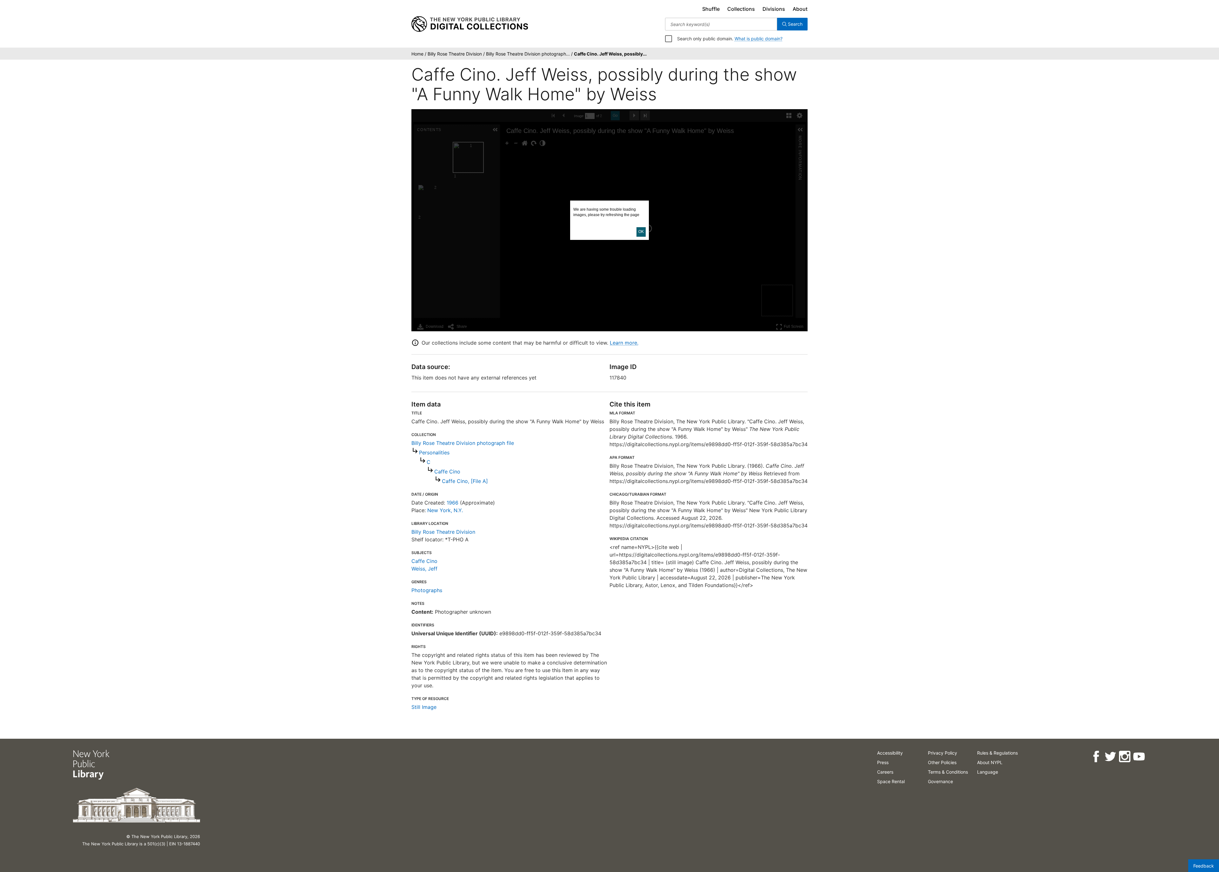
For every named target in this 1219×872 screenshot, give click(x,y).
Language (987, 772)
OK (641, 231)
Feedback (1203, 866)
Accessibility (890, 753)
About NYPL (990, 762)
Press (883, 762)
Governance (940, 781)
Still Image (423, 707)
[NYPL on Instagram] (1124, 757)
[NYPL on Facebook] (1096, 757)
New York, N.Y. (445, 510)
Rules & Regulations (997, 753)
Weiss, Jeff (424, 568)
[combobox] (721, 24)
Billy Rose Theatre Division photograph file (462, 443)
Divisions (774, 9)
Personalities (434, 452)
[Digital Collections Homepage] (469, 24)
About (800, 9)
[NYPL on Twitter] (1110, 757)
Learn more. (624, 343)
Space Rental (891, 781)
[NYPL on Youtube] (1139, 757)
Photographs (426, 590)
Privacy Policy (942, 753)
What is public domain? (759, 38)
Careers (885, 772)
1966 (452, 502)
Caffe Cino (447, 471)
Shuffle (711, 9)
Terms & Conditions (948, 772)
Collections (741, 9)
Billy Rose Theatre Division (443, 532)
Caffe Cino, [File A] (465, 481)
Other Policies (942, 762)
